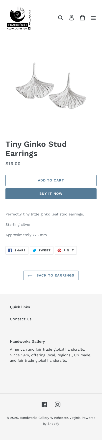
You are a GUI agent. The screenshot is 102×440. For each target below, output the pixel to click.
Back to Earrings (54, 275)
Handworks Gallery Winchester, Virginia (50, 418)
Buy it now (51, 194)
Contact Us (20, 319)
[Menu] (93, 17)
